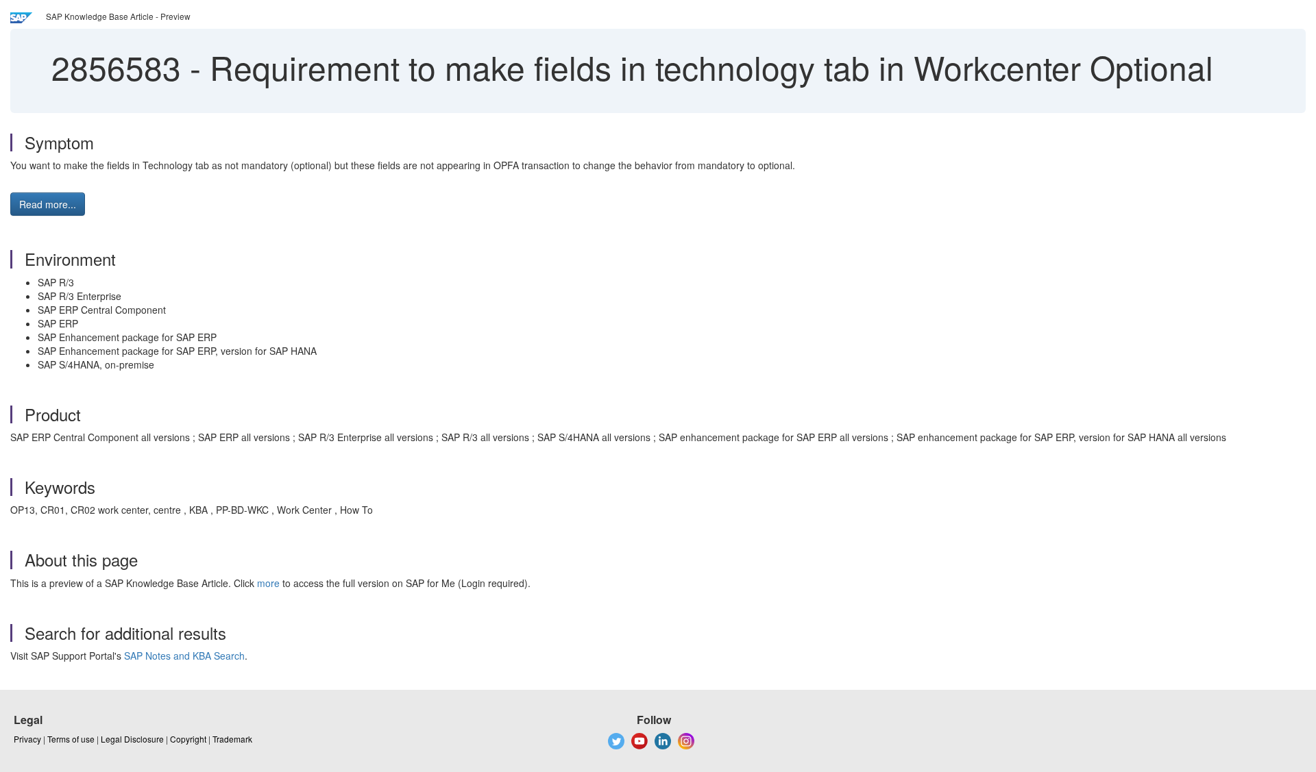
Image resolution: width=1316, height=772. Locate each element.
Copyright (188, 739)
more (268, 583)
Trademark (232, 739)
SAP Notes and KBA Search (184, 655)
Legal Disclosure (132, 739)
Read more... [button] (47, 204)
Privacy (27, 739)
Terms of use (71, 739)
